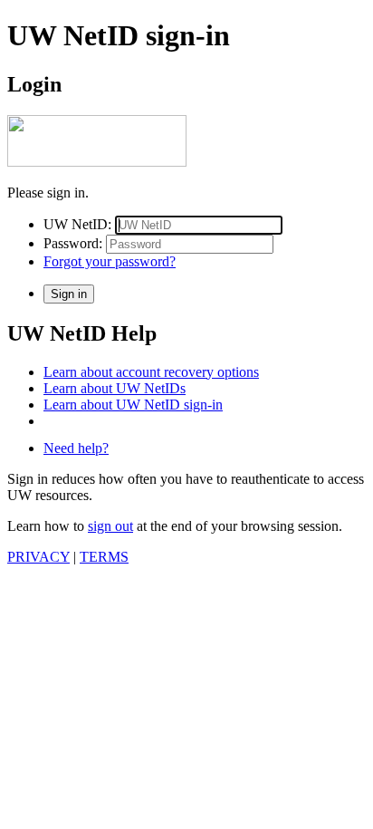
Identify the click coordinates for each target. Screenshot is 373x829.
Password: (72, 243)
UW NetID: (77, 224)
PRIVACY (38, 556)
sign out (110, 526)
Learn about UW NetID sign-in (133, 404)
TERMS (104, 556)
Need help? (76, 448)
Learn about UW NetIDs (114, 388)
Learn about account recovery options (151, 372)
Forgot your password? (109, 261)
